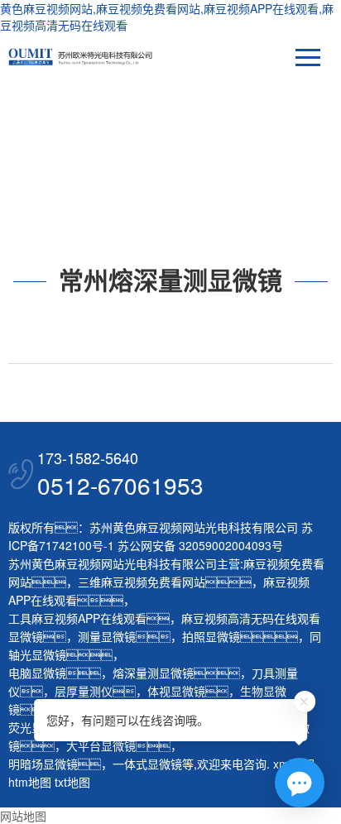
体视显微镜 (176, 691)
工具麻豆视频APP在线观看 (77, 618)
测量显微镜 (107, 636)
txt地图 (72, 782)
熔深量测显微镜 (153, 672)
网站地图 (23, 815)
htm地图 (29, 782)
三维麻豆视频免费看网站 (141, 581)
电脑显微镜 (37, 672)
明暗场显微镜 (43, 763)
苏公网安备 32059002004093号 (198, 545)
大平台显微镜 (101, 745)
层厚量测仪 (84, 691)
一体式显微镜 (147, 763)
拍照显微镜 (211, 636)
